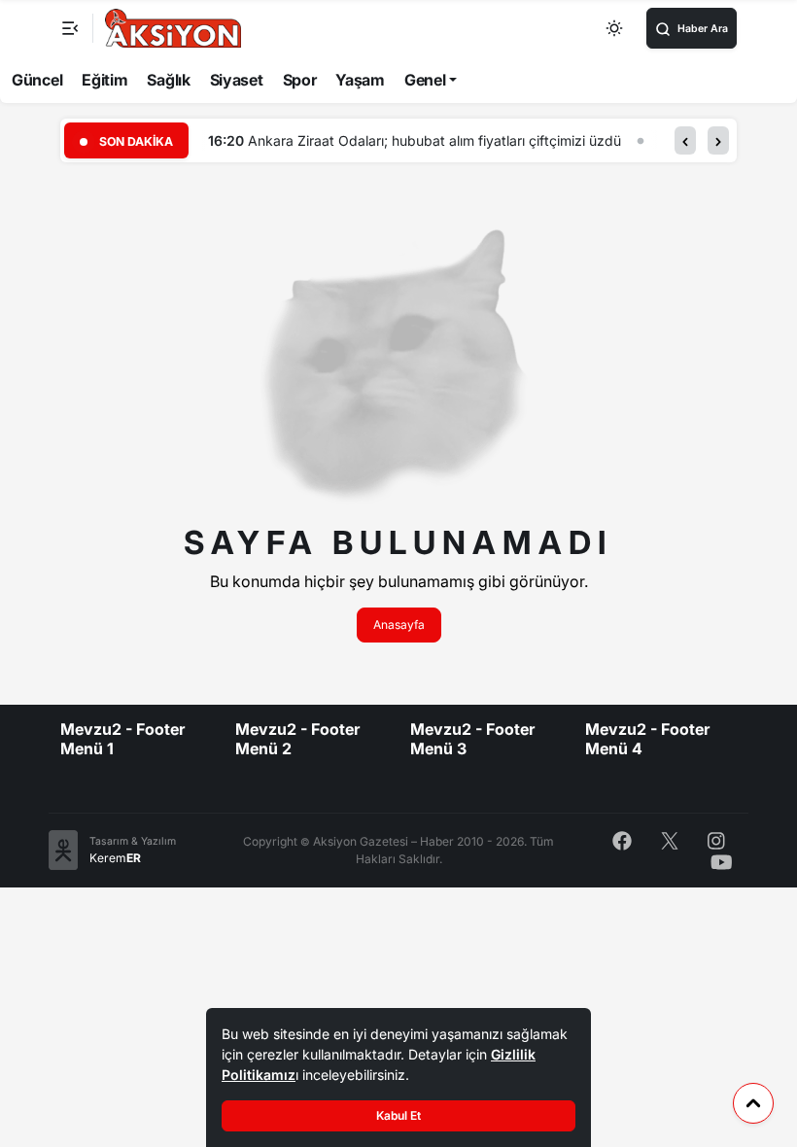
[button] (685, 140)
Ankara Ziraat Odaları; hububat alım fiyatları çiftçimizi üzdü (434, 140)
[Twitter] (669, 839)
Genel (425, 79)
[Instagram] (716, 839)
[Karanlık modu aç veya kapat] (615, 28)
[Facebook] (622, 839)
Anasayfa (399, 624)
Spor (300, 79)
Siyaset (236, 79)
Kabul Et (398, 1115)
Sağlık (168, 79)
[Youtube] (722, 860)
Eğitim (104, 79)
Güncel (37, 79)
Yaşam (360, 79)
